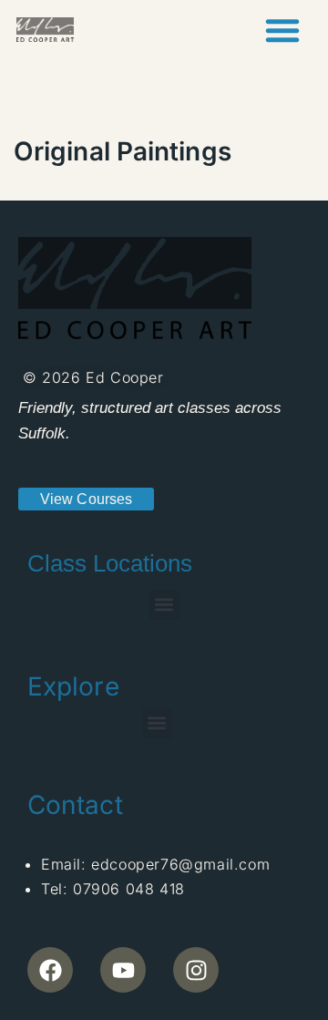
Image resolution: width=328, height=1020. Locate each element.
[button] (282, 30)
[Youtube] (123, 970)
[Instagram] (196, 970)
